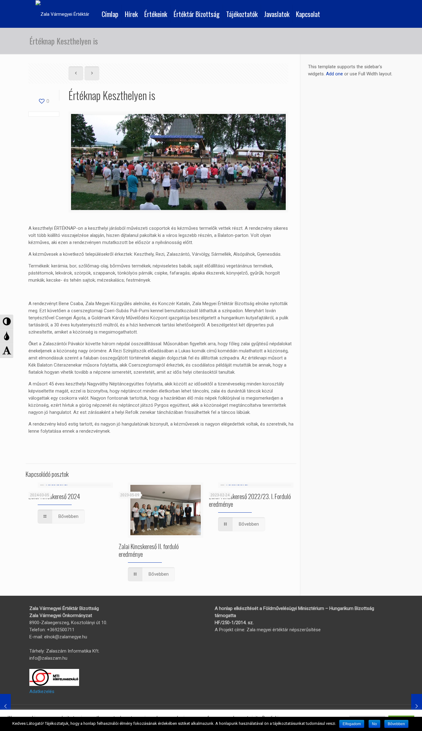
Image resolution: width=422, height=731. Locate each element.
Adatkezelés (41, 691)
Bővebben (396, 724)
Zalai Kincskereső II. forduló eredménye (149, 550)
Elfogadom (352, 724)
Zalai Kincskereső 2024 (54, 496)
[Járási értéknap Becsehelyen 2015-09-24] (5, 706)
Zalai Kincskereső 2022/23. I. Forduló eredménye (250, 500)
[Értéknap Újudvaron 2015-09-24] (416, 706)
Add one (334, 74)
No (374, 724)
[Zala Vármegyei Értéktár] (62, 14)
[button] (6, 321)
